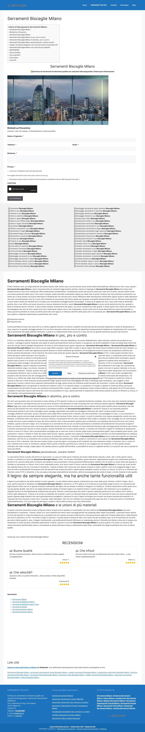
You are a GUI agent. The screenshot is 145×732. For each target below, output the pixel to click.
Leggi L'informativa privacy (59, 727)
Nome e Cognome (15, 136)
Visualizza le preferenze (86, 373)
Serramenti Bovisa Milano (22, 612)
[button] (95, 357)
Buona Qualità (15, 52)
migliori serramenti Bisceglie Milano (99, 675)
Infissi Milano (109, 698)
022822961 (20, 711)
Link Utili (13, 60)
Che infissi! (14, 58)
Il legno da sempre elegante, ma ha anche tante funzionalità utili (34, 45)
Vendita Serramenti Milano (124, 708)
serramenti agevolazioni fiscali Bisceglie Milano (48, 672)
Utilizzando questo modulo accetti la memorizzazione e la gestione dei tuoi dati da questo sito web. (44, 179)
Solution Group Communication (88, 729)
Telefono (11, 145)
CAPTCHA (11, 183)
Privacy (11, 167)
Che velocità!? (15, 55)
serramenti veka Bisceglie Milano (72, 675)
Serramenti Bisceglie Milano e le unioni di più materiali (30, 47)
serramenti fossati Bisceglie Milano (44, 675)
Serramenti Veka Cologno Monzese (66, 718)
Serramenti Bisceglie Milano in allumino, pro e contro (29, 40)
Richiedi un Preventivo (18, 32)
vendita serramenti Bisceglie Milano (82, 672)
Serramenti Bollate (19, 607)
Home (85, 5)
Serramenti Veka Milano (113, 706)
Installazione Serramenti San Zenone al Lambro (71, 712)
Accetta (55, 373)
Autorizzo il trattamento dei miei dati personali (26, 171)
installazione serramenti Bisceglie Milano (113, 672)
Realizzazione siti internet (66, 729)
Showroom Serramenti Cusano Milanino (67, 699)
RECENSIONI (14, 50)
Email (75, 145)
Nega (69, 373)
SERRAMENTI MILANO (99, 5)
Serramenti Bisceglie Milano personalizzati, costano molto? (32, 42)
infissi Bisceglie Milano (30, 678)
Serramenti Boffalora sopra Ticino (25, 604)
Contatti (114, 5)
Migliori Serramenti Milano (114, 701)
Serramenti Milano (19, 599)
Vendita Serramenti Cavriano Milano (66, 715)
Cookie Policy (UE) (77, 727)
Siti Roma (103, 729)
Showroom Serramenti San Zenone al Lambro (70, 702)
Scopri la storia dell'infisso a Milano (22, 667)
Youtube (18, 716)
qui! (47, 175)
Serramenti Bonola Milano (22, 609)
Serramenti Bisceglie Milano (20, 30)
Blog (134, 5)
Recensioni (124, 5)
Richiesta (12, 153)
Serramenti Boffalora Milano (23, 602)
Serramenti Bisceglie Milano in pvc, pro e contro (28, 37)
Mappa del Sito (90, 727)
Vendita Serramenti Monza (62, 696)
